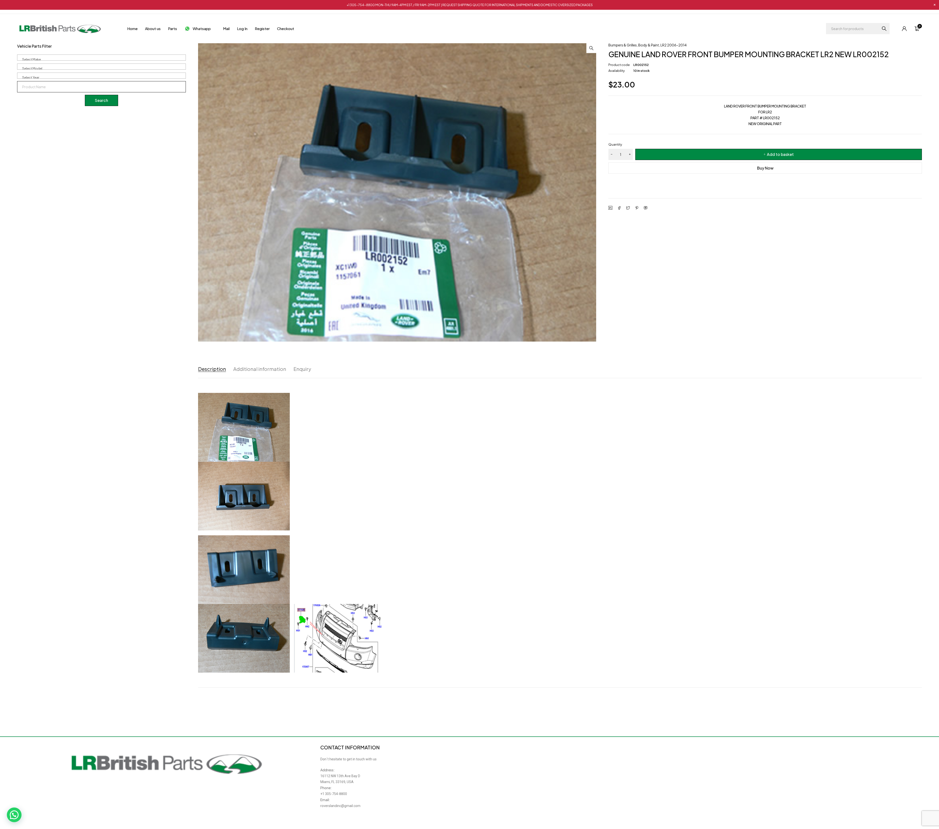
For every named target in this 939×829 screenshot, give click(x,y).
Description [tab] (212, 369)
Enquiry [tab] (302, 369)
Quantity (615, 144)
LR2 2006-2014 (673, 45)
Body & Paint (648, 45)
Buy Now (765, 168)
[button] (591, 48)
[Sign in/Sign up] (904, 28)
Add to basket (780, 154)
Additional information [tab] (259, 369)
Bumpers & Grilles (622, 45)
